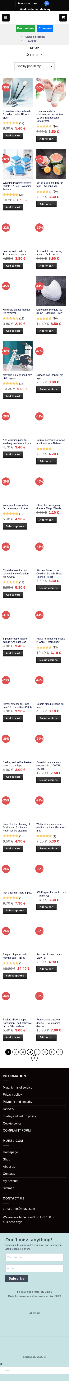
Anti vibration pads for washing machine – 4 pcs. (17, 442)
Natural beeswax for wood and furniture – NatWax (50, 442)
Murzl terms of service (17, 1087)
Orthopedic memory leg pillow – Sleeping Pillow (49, 311)
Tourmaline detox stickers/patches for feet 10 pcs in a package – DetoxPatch (49, 116)
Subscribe (17, 1278)
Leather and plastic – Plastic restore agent (14, 253)
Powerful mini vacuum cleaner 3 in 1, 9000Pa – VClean (49, 765)
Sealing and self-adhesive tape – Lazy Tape (17, 764)
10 (44, 1052)
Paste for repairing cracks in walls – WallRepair (50, 640)
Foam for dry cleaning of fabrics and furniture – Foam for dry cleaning (16, 827)
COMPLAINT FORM (17, 1130)
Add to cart (13, 135)
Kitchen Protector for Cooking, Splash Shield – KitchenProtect (50, 573)
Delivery (8, 1109)
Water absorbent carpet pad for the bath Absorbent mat (51, 827)
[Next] (34, 1058)
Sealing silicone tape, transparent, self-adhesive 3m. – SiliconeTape (17, 1022)
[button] (6, 17)
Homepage (10, 1152)
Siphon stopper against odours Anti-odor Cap (15, 640)
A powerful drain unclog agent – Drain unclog (49, 253)
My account (10, 1181)
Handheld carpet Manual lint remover (16, 311)
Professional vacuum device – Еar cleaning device (48, 1022)
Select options (48, 389)
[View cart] (63, 17)
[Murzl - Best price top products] (34, 17)
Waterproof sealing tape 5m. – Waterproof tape (16, 507)
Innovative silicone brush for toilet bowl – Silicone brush (16, 114)
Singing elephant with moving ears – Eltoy (14, 956)
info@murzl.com (24, 1208)
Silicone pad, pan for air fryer (49, 377)
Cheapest (45, 28)
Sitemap (8, 1188)
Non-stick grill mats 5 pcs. (17, 892)
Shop (6, 1159)
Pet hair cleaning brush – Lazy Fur (50, 956)
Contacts (9, 1173)
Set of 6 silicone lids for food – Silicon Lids (49, 184)
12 (59, 1052)
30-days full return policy (19, 1116)
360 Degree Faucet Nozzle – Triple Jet (51, 894)
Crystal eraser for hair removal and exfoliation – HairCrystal (17, 573)
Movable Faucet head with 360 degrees (17, 377)
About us (9, 1166)
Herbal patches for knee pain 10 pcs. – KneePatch (17, 705)
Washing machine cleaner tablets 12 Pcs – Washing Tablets (17, 186)
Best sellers (25, 28)
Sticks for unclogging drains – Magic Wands (48, 507)
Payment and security (17, 1101)
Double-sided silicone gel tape (50, 705)
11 (52, 1052)
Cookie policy (12, 1123)
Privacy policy (12, 1094)
